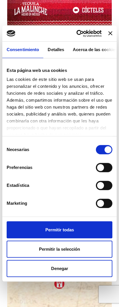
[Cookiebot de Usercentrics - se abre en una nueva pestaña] (77, 33)
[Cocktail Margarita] (59, 284)
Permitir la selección (59, 249)
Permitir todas (59, 229)
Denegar (59, 268)
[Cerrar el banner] (110, 33)
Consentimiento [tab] (23, 49)
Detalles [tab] (56, 49)
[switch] (104, 167)
